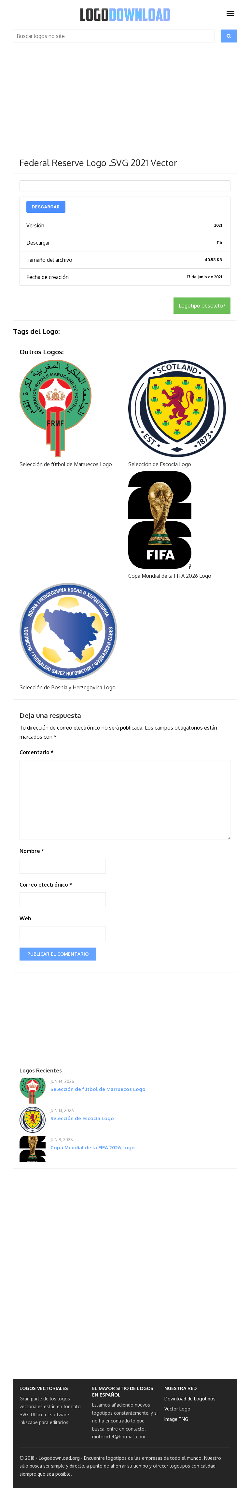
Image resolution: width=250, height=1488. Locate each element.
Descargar (46, 206)
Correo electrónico (46, 884)
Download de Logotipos (189, 1398)
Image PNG (176, 1419)
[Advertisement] (125, 103)
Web (25, 918)
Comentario (37, 752)
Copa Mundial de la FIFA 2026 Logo (169, 576)
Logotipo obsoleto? (202, 305)
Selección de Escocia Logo (159, 464)
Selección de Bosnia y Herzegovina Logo (68, 687)
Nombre (32, 851)
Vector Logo (177, 1408)
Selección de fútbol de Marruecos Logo (66, 464)
